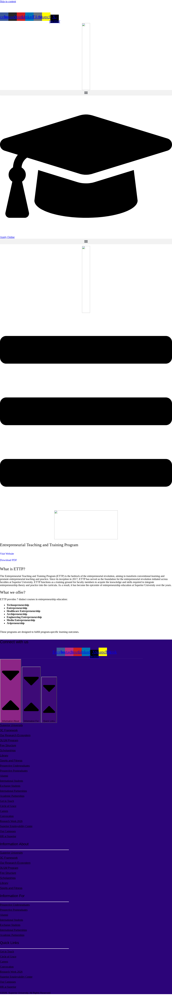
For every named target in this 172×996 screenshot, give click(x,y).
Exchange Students (10, 785)
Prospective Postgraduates (14, 770)
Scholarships (8, 750)
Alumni (4, 775)
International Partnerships (13, 790)
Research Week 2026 (11, 821)
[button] (86, 93)
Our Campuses (8, 831)
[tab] (10, 691)
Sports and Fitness (11, 760)
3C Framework (9, 730)
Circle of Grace (8, 806)
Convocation (7, 816)
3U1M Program (9, 740)
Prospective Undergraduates (15, 765)
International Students (11, 780)
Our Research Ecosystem (15, 735)
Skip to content (8, 1)
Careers (4, 811)
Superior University (11, 725)
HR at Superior (8, 836)
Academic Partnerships (12, 795)
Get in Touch (7, 801)
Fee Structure (8, 745)
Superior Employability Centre (16, 826)
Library (4, 755)
